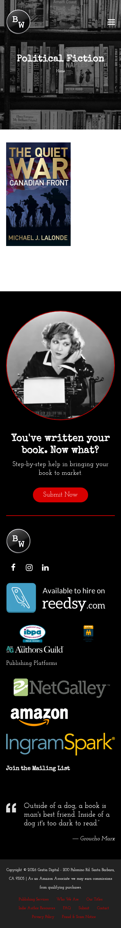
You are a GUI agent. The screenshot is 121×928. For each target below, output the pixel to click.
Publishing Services (34, 899)
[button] (111, 22)
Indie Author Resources (37, 908)
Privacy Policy (43, 917)
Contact (103, 908)
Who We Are (67, 899)
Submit (84, 908)
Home (60, 71)
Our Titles (94, 899)
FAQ (67, 908)
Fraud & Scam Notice (79, 917)
